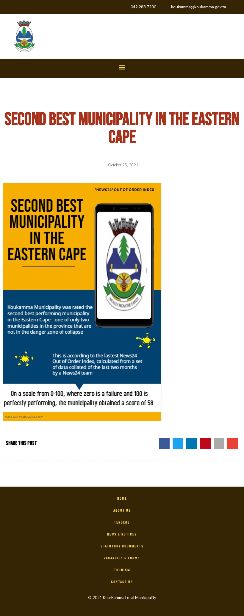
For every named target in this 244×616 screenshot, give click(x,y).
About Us (122, 510)
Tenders (122, 522)
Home (122, 498)
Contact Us (122, 582)
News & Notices (122, 534)
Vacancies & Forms (122, 558)
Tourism (122, 570)
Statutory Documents (122, 546)
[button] (122, 67)
